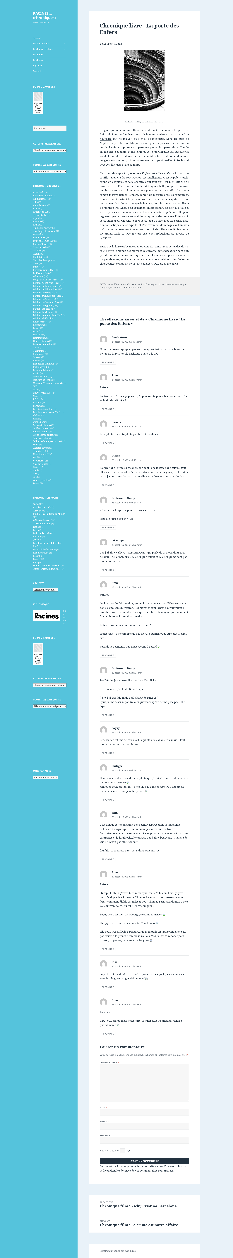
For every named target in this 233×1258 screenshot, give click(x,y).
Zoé (35, 476)
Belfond (37, 234)
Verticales (38, 460)
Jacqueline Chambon (43, 363)
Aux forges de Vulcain (44, 231)
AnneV (126, 284)
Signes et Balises (41, 438)
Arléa (36, 208)
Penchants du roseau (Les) (46, 412)
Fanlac (36, 328)
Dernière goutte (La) (43, 269)
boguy (116, 728)
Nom (103, 1107)
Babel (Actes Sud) (42, 507)
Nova (35, 396)
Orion (36, 539)
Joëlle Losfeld (40, 366)
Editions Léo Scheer (43, 311)
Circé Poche (39, 510)
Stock (36, 444)
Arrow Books (39, 215)
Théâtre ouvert (41, 447)
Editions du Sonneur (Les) (46, 302)
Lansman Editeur (42, 370)
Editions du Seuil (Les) (44, 299)
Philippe (117, 766)
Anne (115, 375)
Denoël (36, 266)
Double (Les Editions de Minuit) (49, 513)
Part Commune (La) (43, 408)
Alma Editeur (40, 205)
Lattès (36, 373)
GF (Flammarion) (42, 523)
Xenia (36, 470)
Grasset (37, 357)
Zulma (36, 483)
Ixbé (114, 962)
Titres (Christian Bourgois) (46, 568)
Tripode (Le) (39, 451)
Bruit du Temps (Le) (43, 240)
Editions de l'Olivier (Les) (46, 282)
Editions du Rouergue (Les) (47, 295)
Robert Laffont (40, 431)
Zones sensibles (41, 480)
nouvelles (106, 138)
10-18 (36, 504)
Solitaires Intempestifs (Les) (47, 441)
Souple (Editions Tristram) (46, 565)
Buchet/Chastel (40, 244)
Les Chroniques (41, 43)
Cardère (37, 250)
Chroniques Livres (154, 284)
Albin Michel (39, 198)
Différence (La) (41, 273)
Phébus (37, 415)
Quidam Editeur (41, 428)
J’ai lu (36, 530)
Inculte (36, 360)
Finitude (37, 334)
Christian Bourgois (42, 260)
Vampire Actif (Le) (42, 454)
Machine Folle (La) (42, 376)
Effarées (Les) (40, 321)
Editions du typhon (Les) (45, 305)
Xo (34, 473)
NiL (35, 389)
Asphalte (37, 218)
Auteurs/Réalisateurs (47, 143)
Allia (35, 202)
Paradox (37, 405)
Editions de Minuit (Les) (45, 289)
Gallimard (38, 354)
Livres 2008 (116, 287)
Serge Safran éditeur (44, 434)
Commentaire (109, 1062)
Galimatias (38, 350)
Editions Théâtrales (43, 318)
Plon (35, 418)
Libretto (37, 536)
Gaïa (35, 347)
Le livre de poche (42, 533)
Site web (105, 1135)
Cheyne (37, 253)
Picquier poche (41, 552)
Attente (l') (38, 221)
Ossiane (117, 422)
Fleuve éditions (41, 341)
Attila (36, 224)
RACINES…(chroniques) (44, 15)
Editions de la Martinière (46, 286)
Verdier (37, 457)
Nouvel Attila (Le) (42, 392)
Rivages (37, 562)
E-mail (105, 1121)
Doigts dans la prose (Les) (46, 279)
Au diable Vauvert (42, 227)
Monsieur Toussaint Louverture (49, 383)
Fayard (36, 331)
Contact (37, 71)
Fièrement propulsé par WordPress (118, 1250)
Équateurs (38, 324)
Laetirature (119, 337)
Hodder (37, 526)
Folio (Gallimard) (41, 520)
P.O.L (35, 399)
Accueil (37, 38)
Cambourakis (40, 247)
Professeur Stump (123, 498)
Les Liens (38, 60)
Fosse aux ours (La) (43, 344)
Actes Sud (38, 192)
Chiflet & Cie (39, 257)
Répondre (108, 362)
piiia (115, 812)
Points (36, 559)
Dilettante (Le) (40, 276)
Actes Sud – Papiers (43, 195)
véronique (118, 540)
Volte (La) (38, 467)
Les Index (38, 54)
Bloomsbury (39, 237)
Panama (37, 402)
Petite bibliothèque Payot (46, 549)
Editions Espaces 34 (43, 308)
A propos (37, 65)
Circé (35, 263)
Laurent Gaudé (133, 287)
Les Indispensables (42, 49)
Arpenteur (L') (40, 211)
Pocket (36, 555)
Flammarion (39, 337)
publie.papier (40, 421)
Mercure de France (43, 379)
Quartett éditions (42, 425)
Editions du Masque (43, 292)
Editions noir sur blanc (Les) (47, 315)
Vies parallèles (40, 463)
